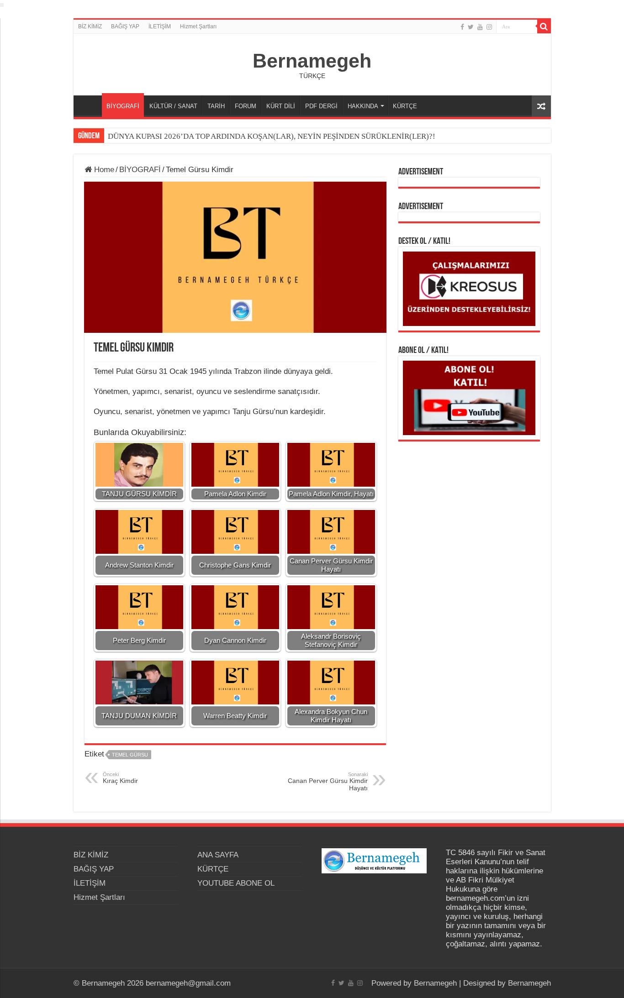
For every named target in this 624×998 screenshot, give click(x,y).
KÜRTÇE (405, 106)
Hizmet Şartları (198, 26)
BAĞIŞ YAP (125, 26)
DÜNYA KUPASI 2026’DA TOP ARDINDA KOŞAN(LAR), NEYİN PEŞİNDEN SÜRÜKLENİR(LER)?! (271, 136)
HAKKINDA (363, 106)
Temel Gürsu (130, 754)
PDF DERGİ (321, 106)
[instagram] (489, 26)
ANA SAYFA (90, 105)
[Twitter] (471, 26)
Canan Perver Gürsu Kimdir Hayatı (328, 782)
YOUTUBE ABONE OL (236, 883)
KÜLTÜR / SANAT (173, 106)
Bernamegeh (312, 61)
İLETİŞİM (159, 26)
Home (103, 169)
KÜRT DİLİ (280, 106)
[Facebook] (462, 26)
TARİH (216, 106)
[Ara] (544, 26)
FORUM (245, 106)
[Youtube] (480, 26)
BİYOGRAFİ (122, 106)
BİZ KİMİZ (90, 26)
